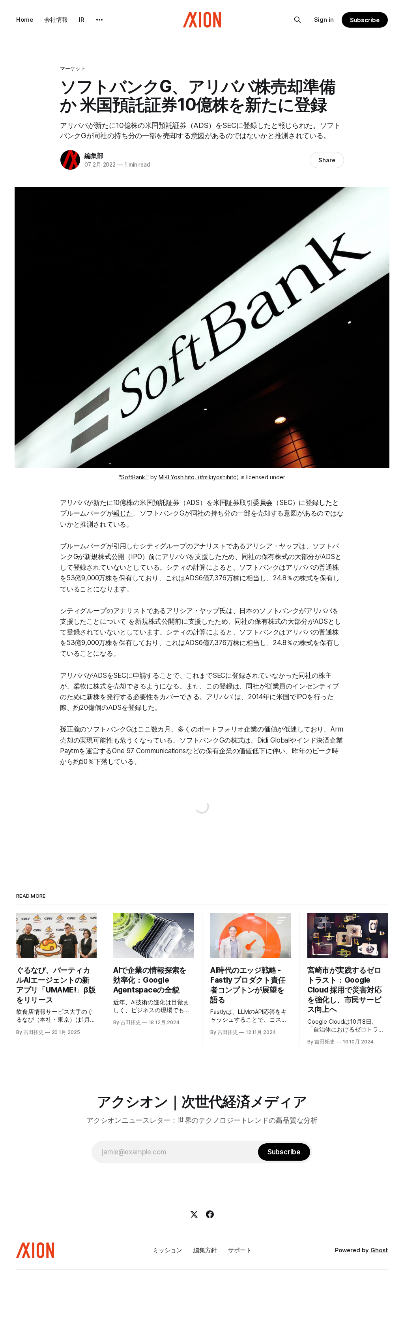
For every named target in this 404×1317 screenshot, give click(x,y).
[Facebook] (210, 1214)
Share (326, 160)
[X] (194, 1214)
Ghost (379, 1250)
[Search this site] (297, 19)
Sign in (324, 19)
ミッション (167, 1250)
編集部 (93, 155)
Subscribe (365, 20)
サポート (240, 1250)
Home (24, 19)
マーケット (73, 68)
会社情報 (56, 19)
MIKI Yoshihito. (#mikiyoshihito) (199, 477)
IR (81, 19)
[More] (99, 19)
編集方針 (205, 1250)
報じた (123, 513)
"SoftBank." (134, 477)
